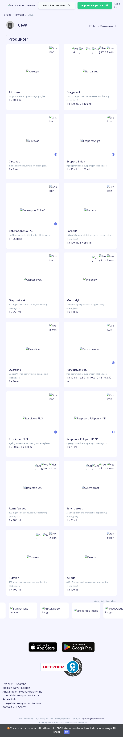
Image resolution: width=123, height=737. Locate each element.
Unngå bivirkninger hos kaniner (22, 703)
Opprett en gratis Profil (94, 5)
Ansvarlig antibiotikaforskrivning (22, 691)
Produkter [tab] (18, 39)
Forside (7, 14)
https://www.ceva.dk (105, 26)
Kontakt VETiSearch (14, 707)
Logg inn (117, 5)
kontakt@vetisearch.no (93, 718)
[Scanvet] (21, 610)
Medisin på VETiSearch (16, 688)
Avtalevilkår (9, 699)
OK (66, 732)
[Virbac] (85, 610)
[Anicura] (53, 610)
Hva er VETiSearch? (14, 684)
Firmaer (19, 14)
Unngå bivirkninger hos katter (21, 695)
